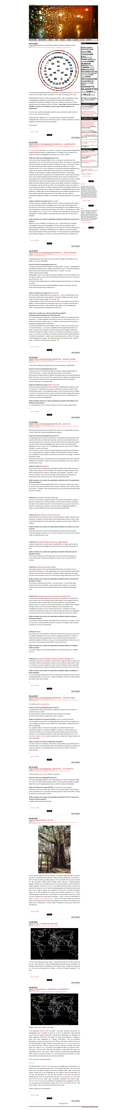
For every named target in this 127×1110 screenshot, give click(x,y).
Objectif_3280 (56, 822)
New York (87, 73)
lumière (85, 68)
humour (86, 64)
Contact (88, 39)
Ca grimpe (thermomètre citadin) (45, 567)
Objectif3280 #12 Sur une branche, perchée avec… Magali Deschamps (52, 252)
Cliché (82, 208)
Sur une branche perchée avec (39, 255)
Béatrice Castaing (46, 361)
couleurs (87, 54)
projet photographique (65, 47)
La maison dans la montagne (62, 787)
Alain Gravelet (43, 774)
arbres (89, 47)
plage (84, 81)
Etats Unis (89, 57)
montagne (89, 70)
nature (94, 71)
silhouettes (89, 89)
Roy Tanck (84, 98)
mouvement (86, 71)
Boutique (82, 39)
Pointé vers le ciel (53, 385)
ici (96, 139)
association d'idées (46, 146)
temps (89, 92)
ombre (83, 77)
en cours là (85, 146)
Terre (39, 823)
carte (44, 925)
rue (92, 83)
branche (51, 822)
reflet (90, 81)
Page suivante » (63, 1103)
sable (83, 84)
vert (94, 92)
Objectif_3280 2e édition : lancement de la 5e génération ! (49, 989)
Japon (91, 65)
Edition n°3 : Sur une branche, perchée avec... (45, 145)
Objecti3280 (73, 92)
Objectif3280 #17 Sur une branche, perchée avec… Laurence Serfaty (52, 144)
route (88, 83)
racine (69, 822)
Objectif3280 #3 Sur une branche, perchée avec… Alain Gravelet (51, 769)
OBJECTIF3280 (42, 39)
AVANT (69, 39)
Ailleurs (75, 39)
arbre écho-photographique (49, 47)
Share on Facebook (35, 131)
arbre (43, 47)
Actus (34, 46)
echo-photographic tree (66, 1077)
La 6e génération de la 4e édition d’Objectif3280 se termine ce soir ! (52, 45)
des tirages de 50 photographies (89, 106)
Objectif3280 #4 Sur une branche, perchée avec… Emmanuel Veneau (52, 698)
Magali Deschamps (58, 254)
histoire (84, 61)
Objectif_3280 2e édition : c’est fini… (41, 820)
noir (92, 73)
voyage (93, 95)
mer (83, 70)
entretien (52, 254)
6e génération (38, 47)
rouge (83, 83)
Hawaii (94, 59)
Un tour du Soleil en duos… (88, 127)
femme (84, 59)
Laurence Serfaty (54, 146)
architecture (87, 49)
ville (86, 94)
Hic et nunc (33, 39)
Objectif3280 (58, 47)
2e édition (33, 822)
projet (66, 822)
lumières (92, 67)
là (86, 143)
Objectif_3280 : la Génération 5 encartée (43, 923)
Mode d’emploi (33, 114)
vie (82, 95)
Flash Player (89, 100)
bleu (83, 52)
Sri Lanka (72, 822)
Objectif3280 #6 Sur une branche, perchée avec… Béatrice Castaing (52, 359)
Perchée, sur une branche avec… (43, 898)
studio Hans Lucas (88, 151)
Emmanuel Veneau (44, 704)
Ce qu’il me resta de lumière (64, 719)
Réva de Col (75, 426)
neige (82, 73)
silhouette (87, 86)
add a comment (75, 137)
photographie (65, 146)
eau (83, 57)
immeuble (85, 65)
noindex (37, 924)
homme (90, 61)
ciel (89, 51)
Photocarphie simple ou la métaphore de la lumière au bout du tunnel (89, 170)
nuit (92, 75)
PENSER (62, 39)
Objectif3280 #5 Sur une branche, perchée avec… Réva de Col (50, 424)
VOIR (56, 39)
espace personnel (86, 157)
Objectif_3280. (33, 1081)
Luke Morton (93, 98)
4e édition (33, 47)
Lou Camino (32, 4)
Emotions (83, 184)
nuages (87, 75)
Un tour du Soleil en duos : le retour (89, 132)
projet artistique (72, 146)
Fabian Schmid (94, 1107)
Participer (46, 117)
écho (46, 925)
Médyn (50, 39)
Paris (88, 77)
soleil (83, 92)
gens (90, 59)
